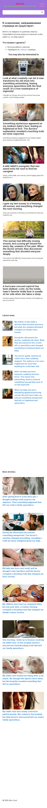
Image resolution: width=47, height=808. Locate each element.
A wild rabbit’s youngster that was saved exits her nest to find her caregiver (21, 169)
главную (23, 50)
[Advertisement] (23, 438)
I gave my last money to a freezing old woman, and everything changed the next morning (22, 206)
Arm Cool (20, 3)
